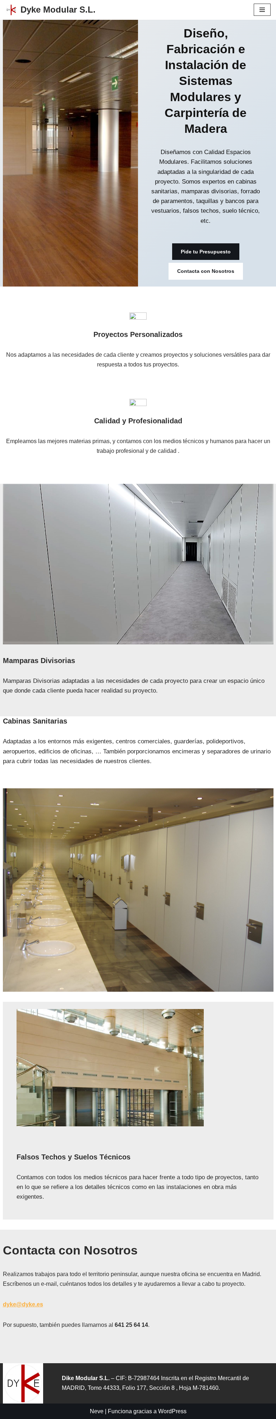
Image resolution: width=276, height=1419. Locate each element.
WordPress (172, 1411)
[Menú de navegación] (262, 10)
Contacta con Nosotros (205, 271)
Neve (97, 1411)
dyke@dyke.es (23, 1304)
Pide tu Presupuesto (206, 251)
